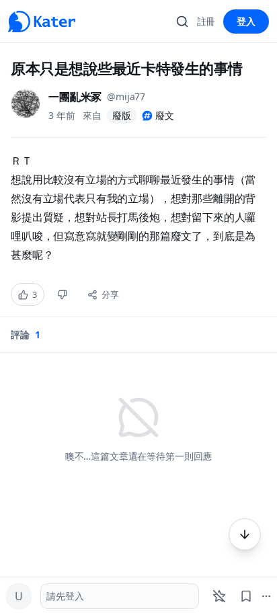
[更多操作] (245, 534)
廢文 (164, 115)
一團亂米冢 (75, 96)
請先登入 (64, 595)
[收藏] (246, 596)
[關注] (219, 596)
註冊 (206, 21)
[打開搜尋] (182, 21)
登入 (246, 21)
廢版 (121, 115)
